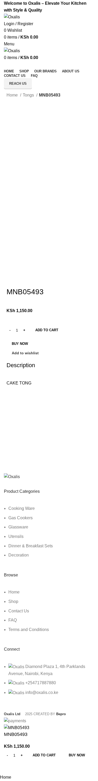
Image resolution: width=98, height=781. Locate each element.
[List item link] (49, 534)
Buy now (20, 344)
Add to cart (46, 330)
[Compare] (10, 767)
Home (13, 95)
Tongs (29, 95)
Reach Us (18, 83)
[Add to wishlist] (24, 767)
